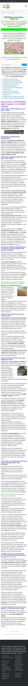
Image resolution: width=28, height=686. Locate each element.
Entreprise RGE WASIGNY (10, 86)
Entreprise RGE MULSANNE (10, 79)
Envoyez (24, 64)
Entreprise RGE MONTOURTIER (11, 80)
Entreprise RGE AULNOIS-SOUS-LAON (13, 96)
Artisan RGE (3, 11)
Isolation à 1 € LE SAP (14, 631)
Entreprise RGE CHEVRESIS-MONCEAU (13, 98)
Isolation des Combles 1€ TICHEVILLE (18, 657)
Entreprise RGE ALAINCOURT (11, 84)
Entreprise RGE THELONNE (10, 91)
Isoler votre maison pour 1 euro (13, 11)
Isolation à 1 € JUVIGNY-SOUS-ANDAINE (13, 634)
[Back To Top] (24, 682)
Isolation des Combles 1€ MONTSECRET (19, 663)
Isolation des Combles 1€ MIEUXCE (5, 663)
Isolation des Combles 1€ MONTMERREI (19, 668)
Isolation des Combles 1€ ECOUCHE (18, 675)
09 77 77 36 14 (13, 1)
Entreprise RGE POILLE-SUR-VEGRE (12, 82)
